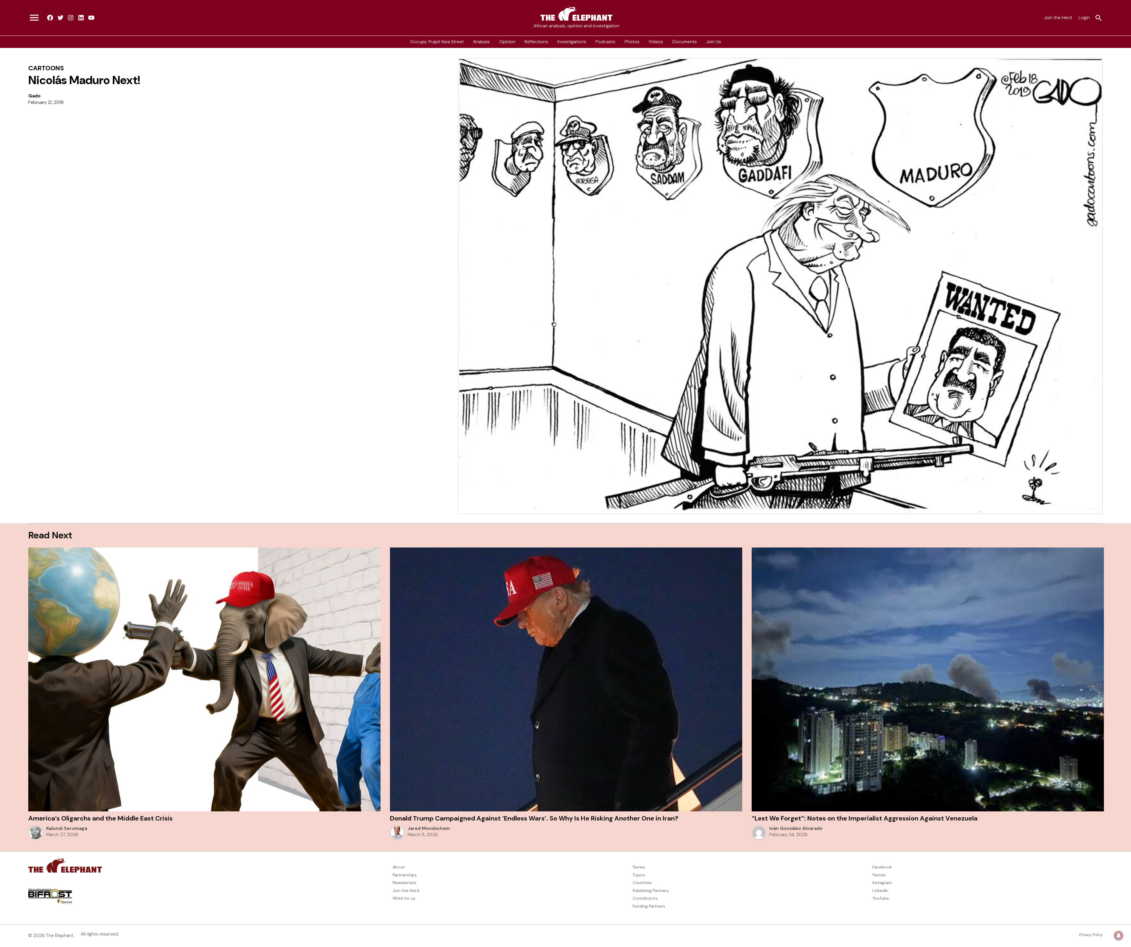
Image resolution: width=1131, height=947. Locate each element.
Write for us (404, 898)
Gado (34, 96)
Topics (639, 875)
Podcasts (605, 42)
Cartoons (46, 68)
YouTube (880, 898)
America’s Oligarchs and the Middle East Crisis (100, 818)
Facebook (882, 867)
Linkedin (880, 890)
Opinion (507, 42)
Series (639, 867)
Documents (684, 42)
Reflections (536, 42)
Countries (642, 882)
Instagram (882, 882)
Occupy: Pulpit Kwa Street (437, 42)
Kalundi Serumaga (66, 828)
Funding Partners (649, 906)
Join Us (713, 42)
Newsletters (404, 882)
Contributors (645, 898)
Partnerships (405, 875)
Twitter (879, 875)
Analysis (481, 42)
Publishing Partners (651, 890)
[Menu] (34, 18)
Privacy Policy (1091, 935)
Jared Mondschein (429, 828)
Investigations (572, 42)
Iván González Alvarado (796, 828)
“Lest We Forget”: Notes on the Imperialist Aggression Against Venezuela (865, 818)
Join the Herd (1058, 18)
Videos (656, 42)
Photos (632, 42)
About (399, 867)
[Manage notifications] (1118, 935)
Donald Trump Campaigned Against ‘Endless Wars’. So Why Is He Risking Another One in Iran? (534, 818)
